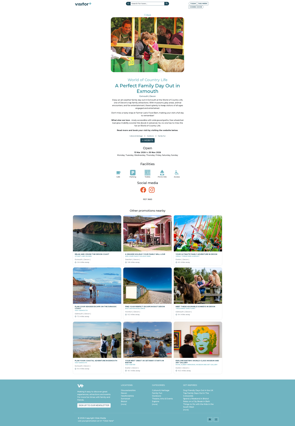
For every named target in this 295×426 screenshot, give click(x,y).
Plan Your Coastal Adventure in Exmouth (96, 362)
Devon (153, 96)
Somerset (125, 399)
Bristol (124, 401)
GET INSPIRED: (190, 385)
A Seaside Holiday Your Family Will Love (145, 255)
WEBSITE (148, 140)
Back (148, 15)
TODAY (193, 3)
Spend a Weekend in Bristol (196, 399)
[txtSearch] (166, 3)
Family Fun (162, 136)
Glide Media (100, 418)
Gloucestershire (128, 390)
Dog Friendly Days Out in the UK (198, 390)
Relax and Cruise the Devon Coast (92, 255)
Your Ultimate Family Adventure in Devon (196, 255)
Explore (155, 401)
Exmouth (143, 96)
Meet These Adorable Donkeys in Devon (195, 307)
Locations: (127, 385)
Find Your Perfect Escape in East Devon (145, 307)
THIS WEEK (202, 3)
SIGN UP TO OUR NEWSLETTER (94, 405)
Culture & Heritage (136, 136)
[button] (209, 419)
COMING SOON (196, 7)
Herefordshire (127, 396)
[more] (123, 404)
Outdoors (150, 136)
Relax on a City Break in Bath (196, 401)
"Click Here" (108, 421)
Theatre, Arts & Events (162, 399)
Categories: (158, 385)
